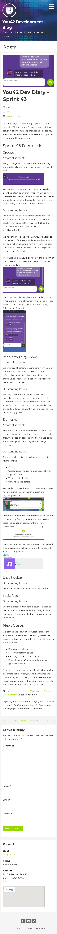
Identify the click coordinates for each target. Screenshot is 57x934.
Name (7, 786)
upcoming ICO (25, 691)
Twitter (34, 921)
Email (6, 800)
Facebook (23, 921)
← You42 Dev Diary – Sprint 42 (14, 721)
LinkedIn (28, 921)
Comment (8, 746)
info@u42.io (9, 854)
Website (7, 813)
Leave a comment (13, 116)
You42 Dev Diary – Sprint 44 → (42, 721)
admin (8, 112)
